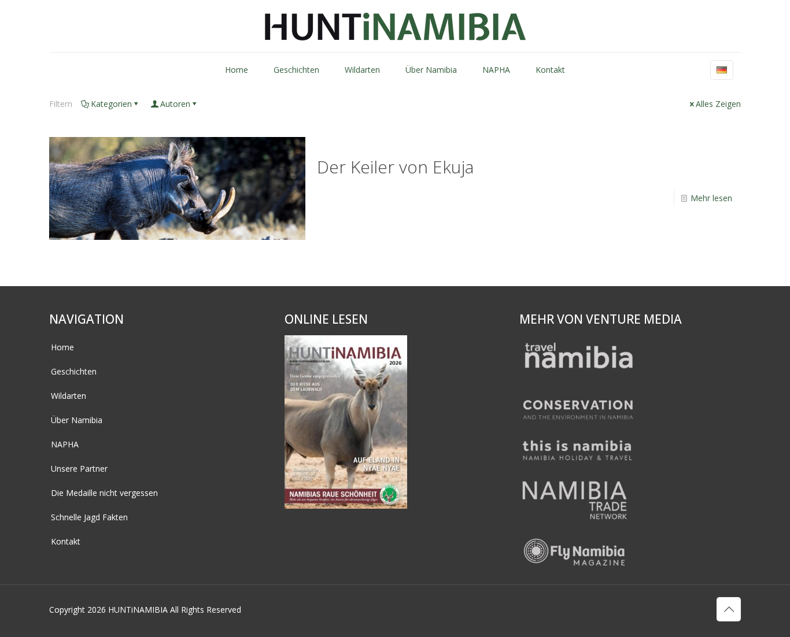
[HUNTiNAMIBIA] (395, 26)
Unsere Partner (79, 468)
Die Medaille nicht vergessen (104, 492)
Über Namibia (76, 419)
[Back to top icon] (729, 609)
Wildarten (68, 395)
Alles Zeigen (718, 103)
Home (62, 347)
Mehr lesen (711, 197)
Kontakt (65, 541)
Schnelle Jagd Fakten (89, 517)
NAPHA (65, 444)
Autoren (175, 103)
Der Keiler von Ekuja (395, 167)
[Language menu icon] (721, 70)
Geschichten (74, 371)
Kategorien (111, 103)
